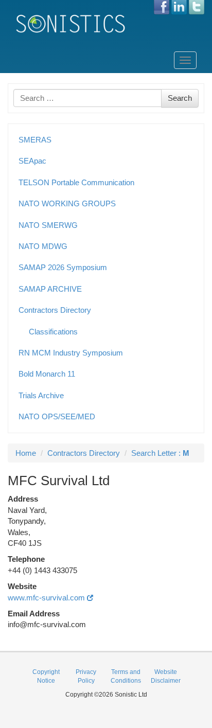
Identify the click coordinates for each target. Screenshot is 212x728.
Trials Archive (41, 395)
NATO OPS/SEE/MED (57, 416)
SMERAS (35, 139)
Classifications (53, 331)
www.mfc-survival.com (47, 597)
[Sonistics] (71, 23)
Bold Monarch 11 (47, 373)
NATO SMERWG (48, 225)
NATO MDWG (43, 246)
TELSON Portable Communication (76, 182)
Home (25, 453)
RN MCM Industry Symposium (71, 352)
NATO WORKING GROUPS (67, 203)
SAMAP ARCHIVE (50, 289)
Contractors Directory (55, 310)
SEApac (32, 160)
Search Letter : (160, 453)
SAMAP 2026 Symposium (63, 267)
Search (180, 98)
